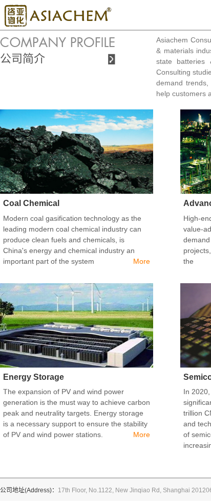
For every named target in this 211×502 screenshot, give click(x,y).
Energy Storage (33, 377)
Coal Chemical (31, 203)
